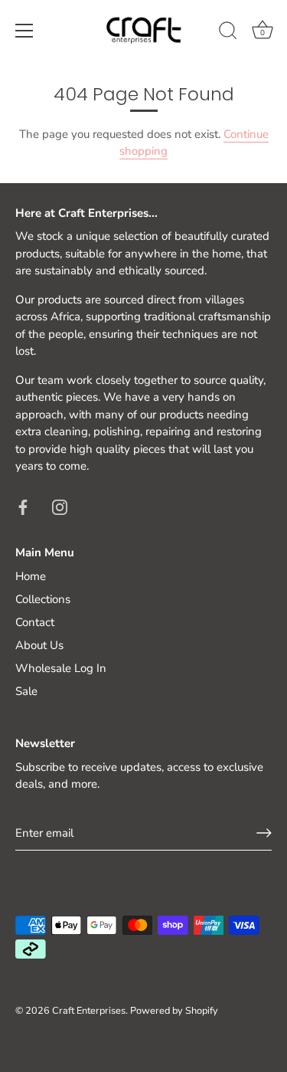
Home (30, 576)
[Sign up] (264, 833)
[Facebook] (23, 506)
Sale (26, 691)
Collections (42, 599)
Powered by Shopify (174, 1011)
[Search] (228, 33)
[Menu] (24, 31)
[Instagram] (59, 506)
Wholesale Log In (60, 668)
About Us (39, 645)
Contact (34, 622)
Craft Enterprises (89, 1011)
